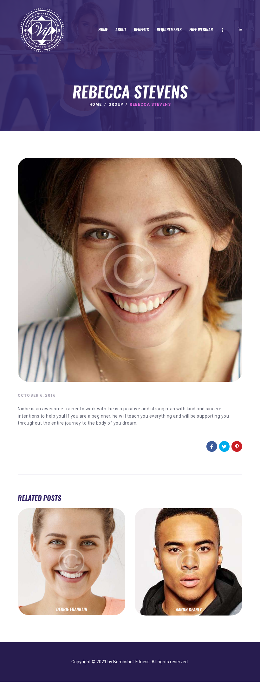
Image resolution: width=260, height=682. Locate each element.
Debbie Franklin (71, 609)
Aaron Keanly (189, 610)
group (115, 104)
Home (95, 104)
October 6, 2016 (36, 395)
